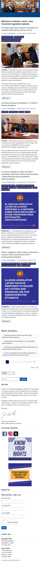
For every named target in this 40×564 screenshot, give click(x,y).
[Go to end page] (2, 364)
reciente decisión (28, 235)
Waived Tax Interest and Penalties (11, 41)
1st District (5, 112)
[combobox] (10, 379)
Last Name (5, 505)
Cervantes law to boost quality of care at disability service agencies (18, 342)
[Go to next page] (37, 361)
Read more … (6, 98)
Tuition (35, 187)
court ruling (10, 311)
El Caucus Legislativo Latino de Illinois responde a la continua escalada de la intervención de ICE (19, 354)
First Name (5, 498)
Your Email (5, 513)
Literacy (21, 112)
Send (3, 528)
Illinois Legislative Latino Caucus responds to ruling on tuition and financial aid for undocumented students (20, 254)
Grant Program (13, 112)
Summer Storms (19, 36)
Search (24, 379)
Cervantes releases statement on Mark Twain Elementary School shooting (17, 336)
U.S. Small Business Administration (11, 39)
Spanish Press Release (8, 185)
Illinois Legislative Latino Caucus (25, 185)
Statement (5, 187)
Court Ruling (12, 187)
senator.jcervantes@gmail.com (10, 560)
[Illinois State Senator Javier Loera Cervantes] (20, 6)
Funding (27, 112)
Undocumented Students (24, 187)
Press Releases (11, 33)
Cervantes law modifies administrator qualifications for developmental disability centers (20, 348)
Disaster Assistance (7, 36)
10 (34, 362)
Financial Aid (5, 189)
